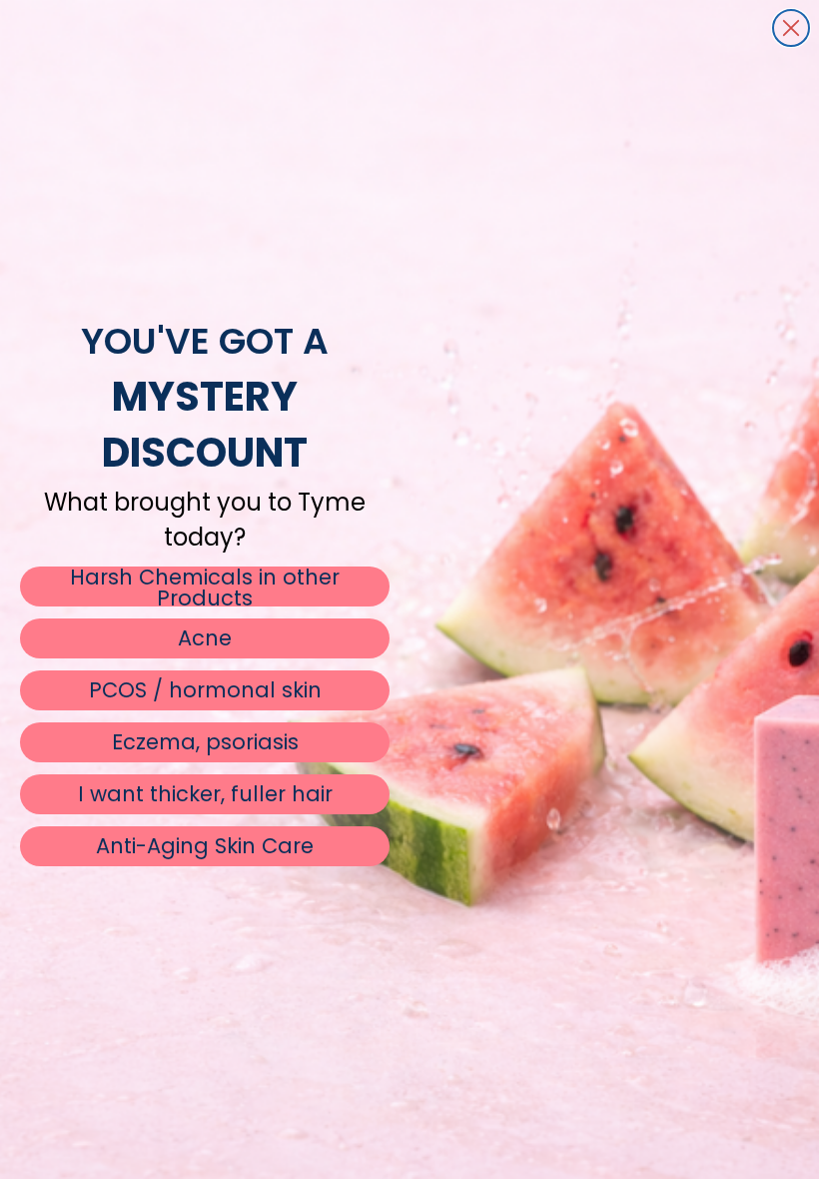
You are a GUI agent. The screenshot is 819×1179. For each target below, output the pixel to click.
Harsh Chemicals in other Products (205, 586)
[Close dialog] (791, 28)
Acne (205, 637)
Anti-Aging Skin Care (205, 845)
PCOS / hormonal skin (205, 689)
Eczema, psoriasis (205, 741)
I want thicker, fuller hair (205, 793)
